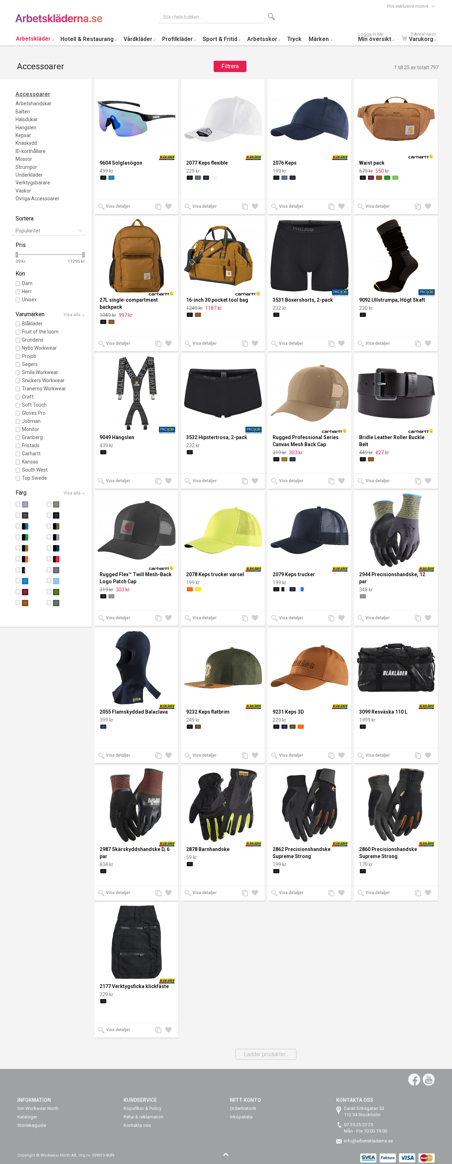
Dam (27, 283)
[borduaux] (371, 178)
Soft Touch (34, 405)
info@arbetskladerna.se (368, 1141)
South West (35, 470)
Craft (28, 397)
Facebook (414, 1080)
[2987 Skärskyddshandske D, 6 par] (136, 805)
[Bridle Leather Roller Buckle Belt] (396, 393)
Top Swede (34, 478)
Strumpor (26, 167)
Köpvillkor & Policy (142, 1108)
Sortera (25, 218)
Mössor (24, 159)
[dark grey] (198, 178)
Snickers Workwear (43, 380)
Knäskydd (26, 143)
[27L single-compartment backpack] (136, 256)
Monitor (30, 429)
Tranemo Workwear (44, 388)
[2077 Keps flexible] (223, 118)
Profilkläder (177, 39)
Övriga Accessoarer (37, 198)
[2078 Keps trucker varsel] (223, 530)
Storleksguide (31, 1125)
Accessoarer (33, 94)
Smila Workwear (40, 372)
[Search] (271, 17)
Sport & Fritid (220, 39)
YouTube (429, 1080)
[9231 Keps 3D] (309, 667)
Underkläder (29, 175)
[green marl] (395, 178)
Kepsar (23, 135)
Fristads (31, 445)
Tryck (294, 39)
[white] (214, 178)
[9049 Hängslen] (136, 393)
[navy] (292, 459)
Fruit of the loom (40, 332)
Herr (26, 291)
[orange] (190, 589)
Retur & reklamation (143, 1116)
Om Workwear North (38, 1108)
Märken (319, 39)
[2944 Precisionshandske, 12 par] (396, 530)
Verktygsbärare (33, 182)
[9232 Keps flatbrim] (223, 667)
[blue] (111, 178)
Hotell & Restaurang (87, 39)
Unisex (29, 299)
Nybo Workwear (39, 348)
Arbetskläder (33, 38)
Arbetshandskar (34, 103)
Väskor (23, 191)
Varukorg (422, 37)
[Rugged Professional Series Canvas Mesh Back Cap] (309, 393)
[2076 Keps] (309, 118)
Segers (30, 364)
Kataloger (27, 1116)
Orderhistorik (243, 1108)
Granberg (32, 437)
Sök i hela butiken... (183, 17)
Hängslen (26, 127)
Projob (29, 356)
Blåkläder (32, 323)
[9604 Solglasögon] (136, 118)
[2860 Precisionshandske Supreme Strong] (396, 805)
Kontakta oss (137, 1125)
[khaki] (284, 459)
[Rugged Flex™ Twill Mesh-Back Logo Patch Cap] (136, 530)
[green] (387, 178)
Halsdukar (27, 119)
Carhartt (31, 453)
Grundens (32, 340)
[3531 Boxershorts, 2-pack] (309, 256)
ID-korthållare (31, 151)
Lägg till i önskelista (170, 207)
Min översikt (374, 37)
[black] (103, 178)
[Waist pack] (396, 118)
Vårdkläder (138, 39)
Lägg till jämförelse (160, 207)
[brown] (379, 178)
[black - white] (284, 589)
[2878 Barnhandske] (223, 805)
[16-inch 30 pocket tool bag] (223, 256)
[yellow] (198, 589)
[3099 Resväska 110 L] (396, 667)
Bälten (23, 111)
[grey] (111, 596)
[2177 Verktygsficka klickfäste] (136, 942)
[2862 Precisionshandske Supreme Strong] (309, 805)
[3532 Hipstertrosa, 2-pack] (223, 393)
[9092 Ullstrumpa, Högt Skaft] (396, 256)
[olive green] (198, 726)
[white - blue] (300, 589)
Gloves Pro (34, 413)
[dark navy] (206, 178)
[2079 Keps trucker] (309, 530)
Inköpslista (241, 1116)
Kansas (30, 462)
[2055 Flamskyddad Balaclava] (136, 667)
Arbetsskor (262, 39)
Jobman (31, 421)
